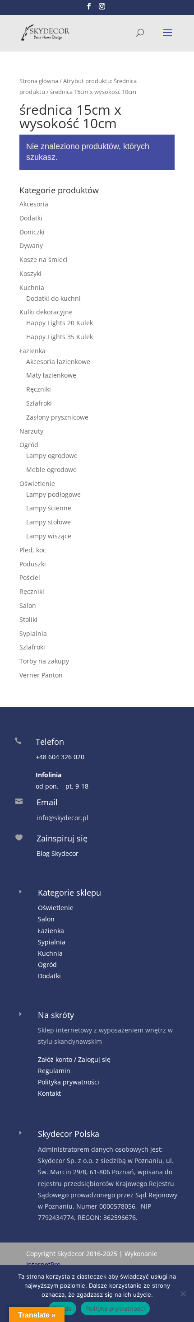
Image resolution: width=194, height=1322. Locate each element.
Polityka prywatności (68, 1082)
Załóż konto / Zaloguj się (74, 1059)
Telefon (50, 741)
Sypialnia (33, 633)
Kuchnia (31, 287)
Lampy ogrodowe (52, 455)
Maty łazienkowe (51, 375)
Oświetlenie (37, 483)
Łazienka (32, 350)
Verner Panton (41, 675)
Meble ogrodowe (51, 469)
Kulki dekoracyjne (46, 312)
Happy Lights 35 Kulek (59, 336)
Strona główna (38, 81)
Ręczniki (38, 389)
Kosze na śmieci (43, 259)
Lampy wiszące (48, 536)
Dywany (31, 245)
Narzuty (31, 431)
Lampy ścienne (48, 508)
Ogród (28, 444)
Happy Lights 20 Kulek (59, 322)
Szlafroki (39, 403)
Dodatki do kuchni (53, 298)
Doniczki (32, 232)
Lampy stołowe (48, 522)
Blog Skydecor (58, 853)
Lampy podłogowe (53, 494)
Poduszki (32, 564)
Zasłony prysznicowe (57, 417)
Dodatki (30, 218)
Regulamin (54, 1070)
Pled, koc (32, 550)
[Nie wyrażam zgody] (182, 1293)
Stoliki (28, 619)
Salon (27, 605)
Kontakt (49, 1093)
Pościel (29, 577)
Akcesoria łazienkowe (58, 361)
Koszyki (30, 273)
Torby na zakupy (44, 661)
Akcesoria (33, 204)
